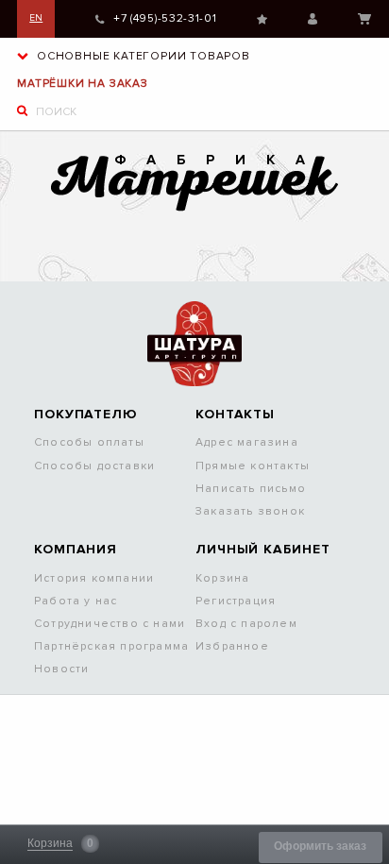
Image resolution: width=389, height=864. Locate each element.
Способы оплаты (89, 442)
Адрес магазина (246, 442)
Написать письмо (250, 489)
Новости (61, 669)
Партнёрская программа (111, 646)
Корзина (365, 19)
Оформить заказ (320, 846)
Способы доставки (94, 466)
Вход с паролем (246, 624)
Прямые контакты (252, 466)
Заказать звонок (250, 511)
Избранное (262, 19)
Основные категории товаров (141, 56)
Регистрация (235, 601)
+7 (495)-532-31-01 (165, 18)
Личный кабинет (312, 19)
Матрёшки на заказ (82, 83)
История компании (94, 578)
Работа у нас (75, 601)
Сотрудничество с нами (109, 624)
